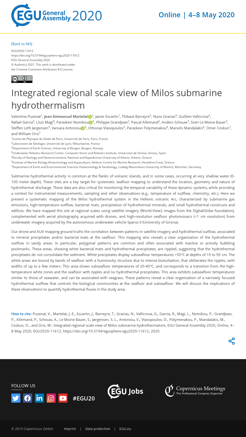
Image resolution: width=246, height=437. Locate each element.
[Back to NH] (21, 43)
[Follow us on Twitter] (15, 399)
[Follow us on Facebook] (27, 399)
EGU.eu (125, 429)
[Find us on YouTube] (63, 399)
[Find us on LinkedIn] (39, 399)
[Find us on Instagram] (51, 399)
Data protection (97, 429)
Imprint (70, 429)
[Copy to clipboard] (231, 342)
